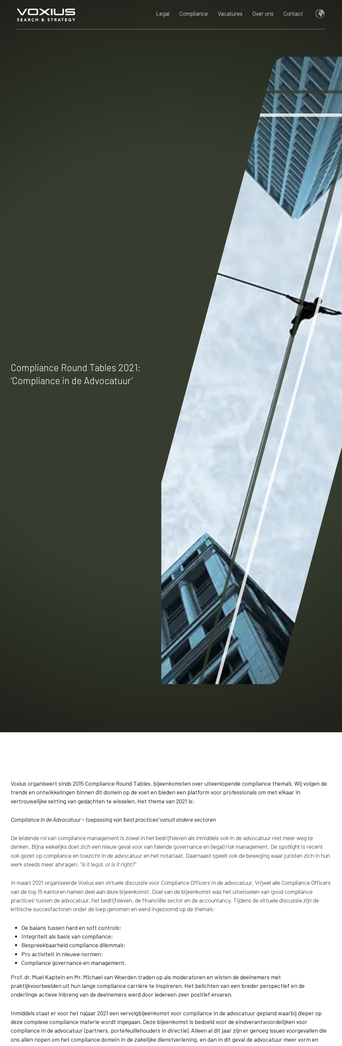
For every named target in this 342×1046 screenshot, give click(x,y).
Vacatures (230, 13)
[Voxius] (46, 14)
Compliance (193, 13)
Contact (293, 13)
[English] (316, 14)
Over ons (263, 13)
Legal (162, 13)
